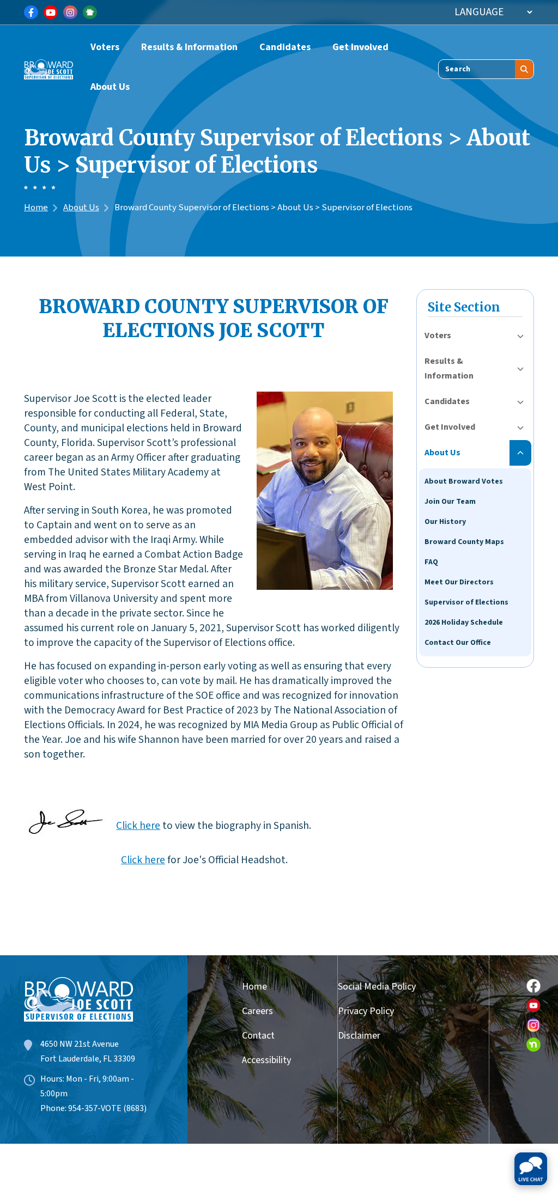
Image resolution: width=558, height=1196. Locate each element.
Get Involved (360, 47)
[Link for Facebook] (31, 12)
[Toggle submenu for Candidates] (520, 401)
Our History (445, 521)
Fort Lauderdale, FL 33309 (87, 1059)
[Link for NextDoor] (90, 12)
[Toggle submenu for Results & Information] (520, 369)
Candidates (285, 47)
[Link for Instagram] (70, 12)
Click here (138, 825)
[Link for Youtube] (51, 12)
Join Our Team (450, 501)
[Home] (48, 66)
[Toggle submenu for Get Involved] (520, 427)
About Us (110, 87)
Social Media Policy (377, 986)
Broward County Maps (464, 541)
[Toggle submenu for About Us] (520, 453)
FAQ (431, 562)
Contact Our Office (457, 642)
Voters (104, 47)
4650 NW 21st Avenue (79, 1044)
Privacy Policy (366, 1011)
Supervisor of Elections (466, 602)
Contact (258, 1035)
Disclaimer (359, 1035)
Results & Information (189, 47)
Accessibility (262, 1060)
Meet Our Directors (459, 582)
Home (36, 207)
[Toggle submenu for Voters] (520, 336)
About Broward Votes (463, 481)
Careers (257, 1011)
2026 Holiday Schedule (463, 622)
